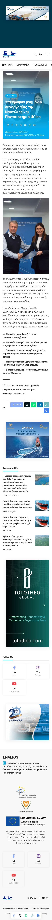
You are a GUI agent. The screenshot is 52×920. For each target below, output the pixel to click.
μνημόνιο (7, 389)
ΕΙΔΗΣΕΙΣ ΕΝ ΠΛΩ (10, 495)
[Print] (34, 125)
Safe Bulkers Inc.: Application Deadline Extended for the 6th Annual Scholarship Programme (17, 504)
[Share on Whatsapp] (21, 125)
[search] (35, 54)
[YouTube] (43, 898)
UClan (15, 385)
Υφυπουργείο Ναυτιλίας (14, 393)
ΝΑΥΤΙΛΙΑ (11, 96)
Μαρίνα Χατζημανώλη (29, 385)
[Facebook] (14, 671)
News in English (9, 511)
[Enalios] (10, 54)
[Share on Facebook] (12, 125)
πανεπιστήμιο (28, 389)
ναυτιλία (17, 389)
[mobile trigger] (46, 54)
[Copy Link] (30, 125)
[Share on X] (16, 125)
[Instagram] (37, 671)
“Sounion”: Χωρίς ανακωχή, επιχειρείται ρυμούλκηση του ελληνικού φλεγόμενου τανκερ (24, 353)
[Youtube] (14, 687)
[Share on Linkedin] (25, 125)
